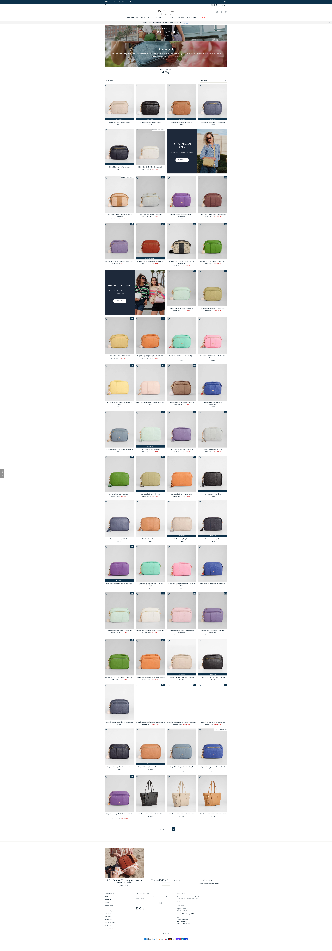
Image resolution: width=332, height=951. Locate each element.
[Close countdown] (329, 22)
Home (161, 69)
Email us (179, 902)
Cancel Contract (109, 928)
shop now (166, 884)
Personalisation (108, 919)
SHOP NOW (182, 160)
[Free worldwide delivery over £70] (166, 863)
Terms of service (109, 905)
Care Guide (108, 914)
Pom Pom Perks (192, 17)
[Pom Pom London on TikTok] (144, 908)
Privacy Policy (108, 925)
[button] (106, 85)
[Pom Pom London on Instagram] (137, 908)
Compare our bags (109, 922)
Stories (181, 17)
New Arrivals (132, 17)
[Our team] (207, 863)
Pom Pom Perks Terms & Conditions (114, 908)
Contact (111, 5)
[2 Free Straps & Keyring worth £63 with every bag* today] (124, 863)
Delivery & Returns (109, 894)
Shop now (124, 885)
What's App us (180, 905)
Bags (143, 17)
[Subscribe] (161, 903)
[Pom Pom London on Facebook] (140, 908)
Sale (203, 17)
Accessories (170, 17)
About (106, 5)
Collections (168, 69)
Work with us (108, 916)
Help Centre (108, 899)
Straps (150, 17)
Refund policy (108, 911)
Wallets (159, 17)
